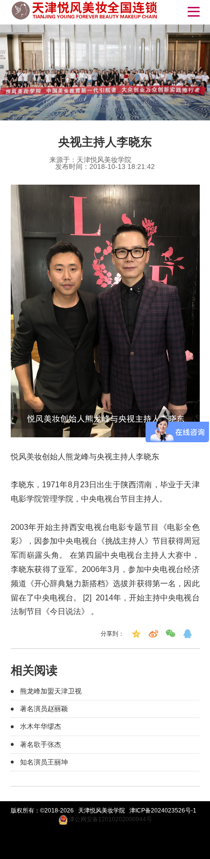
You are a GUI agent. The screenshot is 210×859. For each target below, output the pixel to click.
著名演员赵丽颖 (44, 709)
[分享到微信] (170, 634)
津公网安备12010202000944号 (109, 819)
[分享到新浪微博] (153, 634)
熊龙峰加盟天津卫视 (51, 691)
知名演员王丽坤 (44, 762)
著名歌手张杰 (40, 744)
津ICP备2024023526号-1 (162, 810)
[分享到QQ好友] (187, 634)
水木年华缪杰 (40, 726)
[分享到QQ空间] (136, 634)
